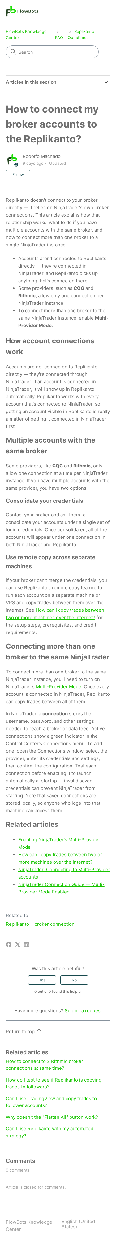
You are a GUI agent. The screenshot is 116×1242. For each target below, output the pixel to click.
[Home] (22, 11)
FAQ (59, 37)
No (74, 980)
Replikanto (17, 924)
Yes (42, 980)
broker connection (54, 924)
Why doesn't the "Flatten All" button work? (52, 1117)
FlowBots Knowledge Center (29, 1225)
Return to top (21, 1031)
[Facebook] (8, 944)
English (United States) (78, 1224)
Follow (18, 174)
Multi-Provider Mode (58, 687)
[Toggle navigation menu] (99, 11)
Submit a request (83, 1011)
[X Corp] (17, 944)
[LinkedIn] (26, 944)
